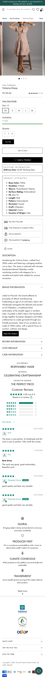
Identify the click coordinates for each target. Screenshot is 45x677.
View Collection (9, 85)
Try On (8, 141)
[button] (11, 403)
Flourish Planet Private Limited (26, 662)
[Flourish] (19, 9)
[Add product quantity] (12, 133)
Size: (5, 105)
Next (41, 18)
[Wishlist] (38, 9)
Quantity (5, 128)
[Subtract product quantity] (4, 133)
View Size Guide (9, 101)
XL (32, 110)
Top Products (15, 18)
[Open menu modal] (3, 9)
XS (5, 110)
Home (4, 18)
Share (9, 249)
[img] (8, 429)
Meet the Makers (11, 333)
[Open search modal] (33, 9)
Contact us (26, 240)
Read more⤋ (22, 592)
